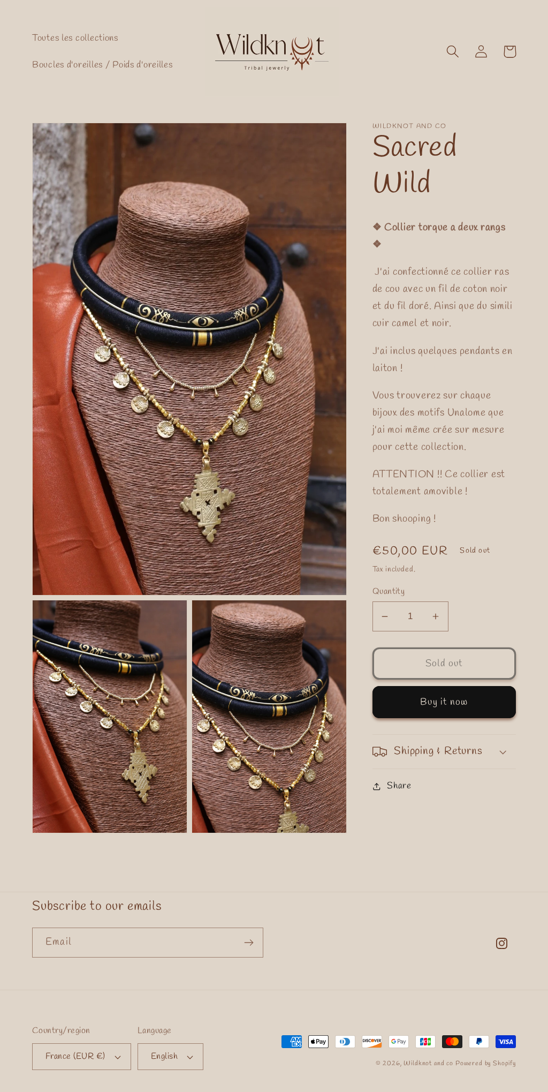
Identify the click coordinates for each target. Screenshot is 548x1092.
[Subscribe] (248, 943)
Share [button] (399, 786)
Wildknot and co (429, 1063)
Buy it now (444, 702)
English (164, 1056)
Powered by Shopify (485, 1063)
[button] (453, 51)
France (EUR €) (75, 1056)
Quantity (388, 591)
